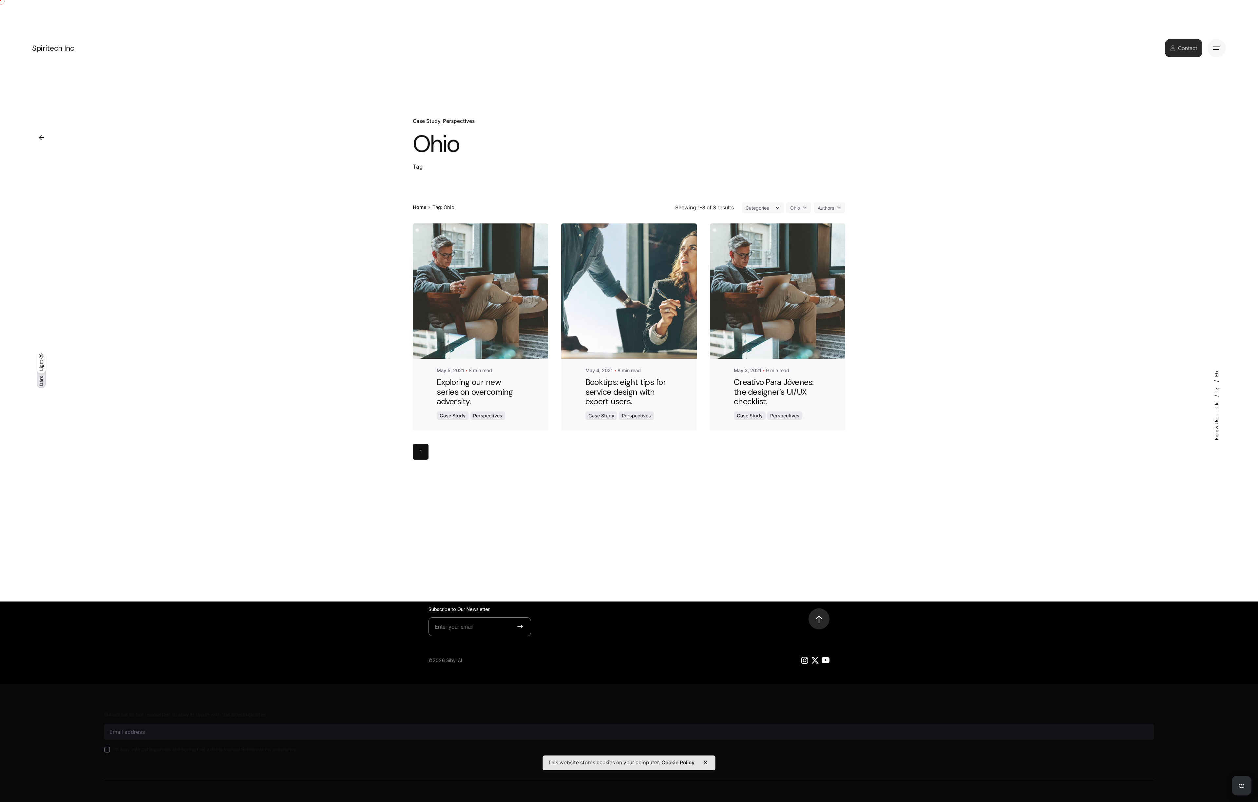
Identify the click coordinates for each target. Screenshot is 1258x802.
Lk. (1216, 404)
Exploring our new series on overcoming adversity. (475, 392)
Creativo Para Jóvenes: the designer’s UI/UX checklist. (774, 392)
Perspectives (459, 121)
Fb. (1216, 373)
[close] (705, 763)
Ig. (1216, 388)
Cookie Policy (678, 762)
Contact (1187, 48)
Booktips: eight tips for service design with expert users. (625, 392)
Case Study (426, 121)
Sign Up (1141, 732)
